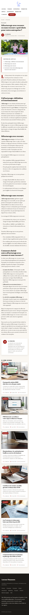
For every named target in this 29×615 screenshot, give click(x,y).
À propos (4, 14)
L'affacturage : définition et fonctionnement (14, 61)
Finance (10, 9)
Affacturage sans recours (10, 65)
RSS (11, 592)
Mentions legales (5, 592)
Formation (24, 9)
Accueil (4, 9)
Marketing (18, 11)
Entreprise (16, 9)
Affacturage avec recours (10, 63)
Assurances (10, 11)
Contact (12, 14)
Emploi (3, 11)
